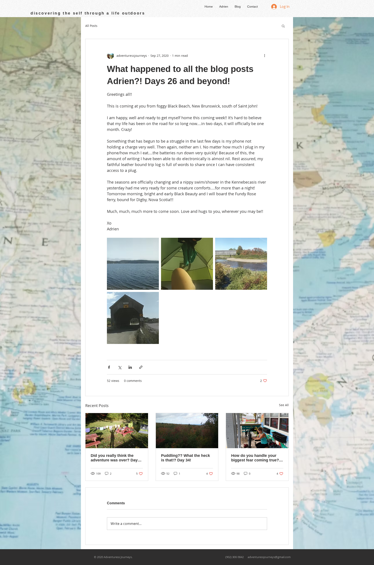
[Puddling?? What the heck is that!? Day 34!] (187, 430)
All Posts (91, 26)
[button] (283, 26)
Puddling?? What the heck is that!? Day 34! (185, 457)
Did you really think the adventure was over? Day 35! (114, 457)
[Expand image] (133, 264)
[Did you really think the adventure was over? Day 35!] (116, 430)
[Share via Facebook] (109, 367)
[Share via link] (141, 367)
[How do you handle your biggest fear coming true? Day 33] (257, 430)
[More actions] (264, 55)
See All (284, 405)
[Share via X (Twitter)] (120, 367)
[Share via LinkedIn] (130, 367)
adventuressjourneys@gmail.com (269, 557)
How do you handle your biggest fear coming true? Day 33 (255, 457)
